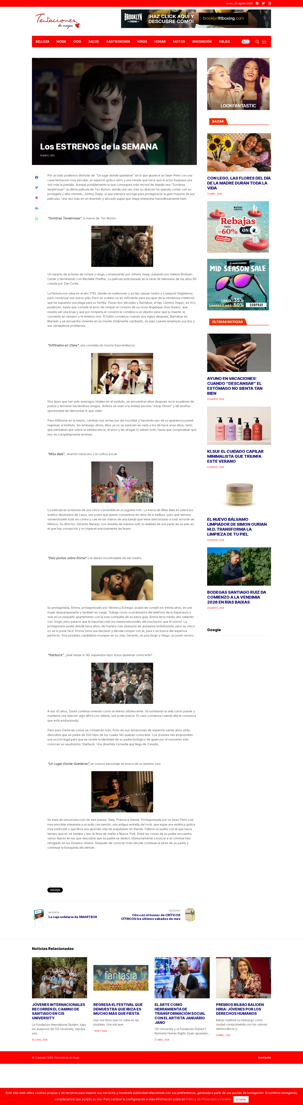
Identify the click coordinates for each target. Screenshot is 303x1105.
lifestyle (55, 889)
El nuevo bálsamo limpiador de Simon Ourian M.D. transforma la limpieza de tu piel (237, 527)
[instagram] (269, 3)
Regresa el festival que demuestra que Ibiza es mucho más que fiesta (118, 1009)
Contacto (264, 1057)
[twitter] (263, 3)
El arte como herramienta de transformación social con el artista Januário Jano (180, 1013)
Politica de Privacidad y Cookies (208, 1099)
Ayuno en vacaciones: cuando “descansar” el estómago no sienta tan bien (234, 386)
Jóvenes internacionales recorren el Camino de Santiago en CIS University (58, 1011)
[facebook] (257, 3)
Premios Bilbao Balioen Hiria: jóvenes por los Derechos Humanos (240, 1009)
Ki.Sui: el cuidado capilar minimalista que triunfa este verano (235, 456)
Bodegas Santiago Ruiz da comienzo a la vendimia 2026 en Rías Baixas (236, 597)
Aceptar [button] (241, 1099)
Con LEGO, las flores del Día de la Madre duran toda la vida (239, 183)
